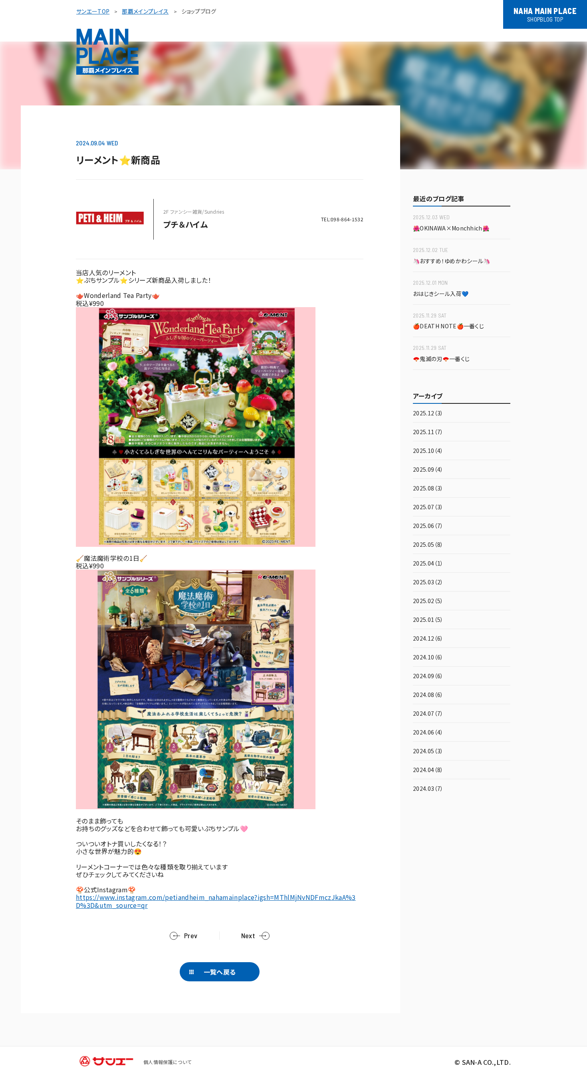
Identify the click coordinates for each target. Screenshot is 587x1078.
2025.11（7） (428, 432)
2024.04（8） (428, 770)
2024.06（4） (428, 732)
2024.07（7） (428, 714)
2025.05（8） (428, 545)
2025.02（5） (428, 601)
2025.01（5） (428, 620)
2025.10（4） (428, 451)
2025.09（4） (428, 470)
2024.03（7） (428, 789)
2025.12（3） (428, 413)
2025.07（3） (428, 507)
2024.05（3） (428, 751)
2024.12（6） (428, 638)
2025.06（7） (428, 526)
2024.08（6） (428, 695)
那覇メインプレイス (145, 11)
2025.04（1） (428, 563)
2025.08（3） (428, 488)
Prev (190, 935)
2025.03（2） (428, 582)
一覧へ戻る (220, 972)
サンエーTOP (92, 11)
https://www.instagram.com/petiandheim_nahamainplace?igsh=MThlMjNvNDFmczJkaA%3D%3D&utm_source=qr (216, 900)
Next (248, 935)
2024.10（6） (428, 657)
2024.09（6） (428, 676)
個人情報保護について (167, 1061)
